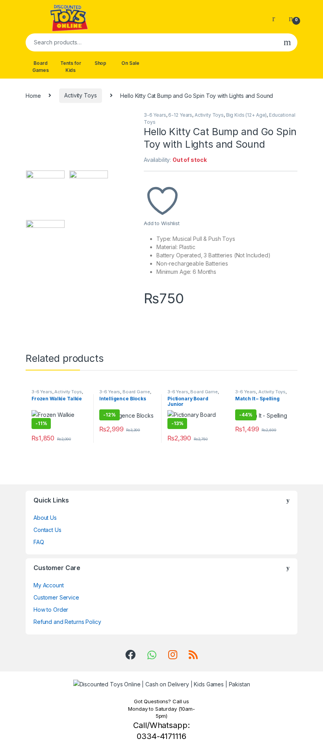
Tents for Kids (70, 66)
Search (287, 42)
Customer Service (56, 597)
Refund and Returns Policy (67, 621)
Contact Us (47, 529)
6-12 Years (180, 115)
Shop (100, 63)
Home (33, 95)
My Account (48, 585)
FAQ (38, 542)
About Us (45, 517)
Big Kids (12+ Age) (246, 115)
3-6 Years (155, 115)
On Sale (130, 63)
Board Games (40, 66)
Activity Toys (80, 95)
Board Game (136, 391)
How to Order (50, 609)
